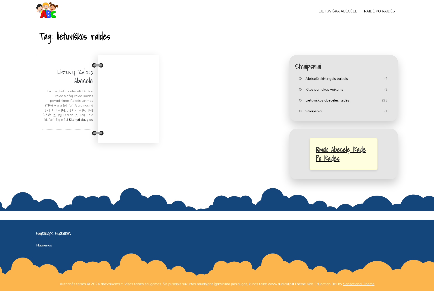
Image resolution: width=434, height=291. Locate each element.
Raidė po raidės (379, 11)
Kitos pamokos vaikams (324, 89)
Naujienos (44, 245)
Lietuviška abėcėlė (337, 11)
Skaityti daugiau (81, 120)
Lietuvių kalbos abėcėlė (75, 76)
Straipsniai (313, 111)
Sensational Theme (359, 284)
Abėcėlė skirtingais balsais (326, 78)
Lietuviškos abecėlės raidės (327, 100)
